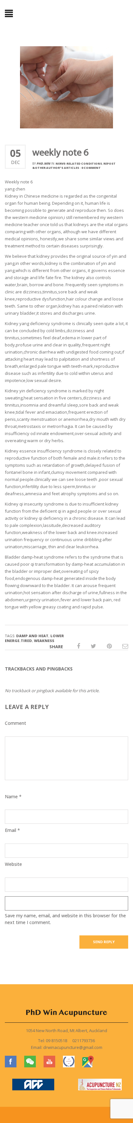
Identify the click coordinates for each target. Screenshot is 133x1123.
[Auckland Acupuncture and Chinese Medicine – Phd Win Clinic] (66, 14)
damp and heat (32, 635)
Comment (15, 723)
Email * (12, 830)
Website (13, 864)
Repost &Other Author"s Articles (74, 165)
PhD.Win (43, 163)
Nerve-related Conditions (79, 163)
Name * (13, 796)
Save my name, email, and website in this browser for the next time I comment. (65, 918)
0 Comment (91, 168)
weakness (44, 640)
